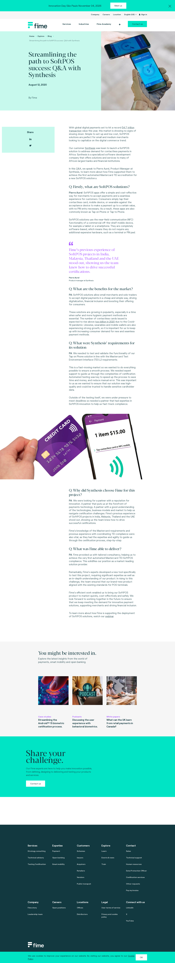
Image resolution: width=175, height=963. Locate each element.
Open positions (59, 908)
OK (141, 957)
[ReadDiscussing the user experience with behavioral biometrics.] (87, 694)
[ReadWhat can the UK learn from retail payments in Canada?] (121, 694)
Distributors (82, 914)
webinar (109, 616)
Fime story (32, 908)
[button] (119, 24)
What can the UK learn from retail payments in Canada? (119, 723)
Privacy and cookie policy (109, 915)
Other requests (133, 884)
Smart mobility (58, 864)
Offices (80, 908)
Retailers (81, 871)
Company (95, 14)
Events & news (107, 857)
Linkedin (129, 908)
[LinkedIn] (30, 139)
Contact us (137, 24)
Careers (106, 14)
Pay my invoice (132, 890)
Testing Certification (37, 864)
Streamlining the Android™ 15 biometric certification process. (51, 723)
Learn (104, 851)
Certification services (135, 877)
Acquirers (81, 864)
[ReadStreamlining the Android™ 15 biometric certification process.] (53, 694)
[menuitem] (104, 24)
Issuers (80, 857)
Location (117, 14)
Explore (41, 36)
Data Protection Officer (136, 871)
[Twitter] (30, 145)
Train (103, 864)
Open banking (58, 857)
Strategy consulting (36, 851)
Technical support (134, 857)
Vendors (80, 877)
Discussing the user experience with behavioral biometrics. (85, 723)
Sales (128, 851)
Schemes (81, 851)
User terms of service (110, 908)
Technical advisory (36, 857)
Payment (56, 851)
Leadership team (35, 914)
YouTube (130, 921)
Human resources (134, 864)
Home (31, 36)
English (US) (129, 14)
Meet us (118, 5)
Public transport (84, 884)
